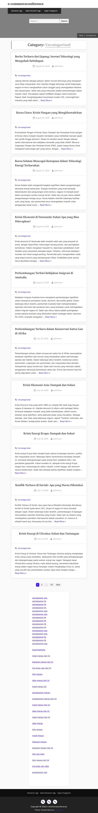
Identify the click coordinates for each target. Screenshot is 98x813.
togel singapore (50, 11)
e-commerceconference (26, 4)
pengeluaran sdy (39, 772)
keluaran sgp (16, 11)
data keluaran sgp (33, 11)
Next (58, 585)
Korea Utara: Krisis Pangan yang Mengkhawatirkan (49, 112)
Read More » (46, 100)
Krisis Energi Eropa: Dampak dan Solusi (49, 433)
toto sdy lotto (38, 754)
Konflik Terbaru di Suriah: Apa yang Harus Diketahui (49, 485)
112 (51, 585)
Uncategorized (24, 75)
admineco (58, 66)
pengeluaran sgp (39, 598)
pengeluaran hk (39, 601)
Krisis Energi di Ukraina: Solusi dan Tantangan (49, 533)
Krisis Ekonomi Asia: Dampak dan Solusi (49, 385)
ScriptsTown (58, 810)
